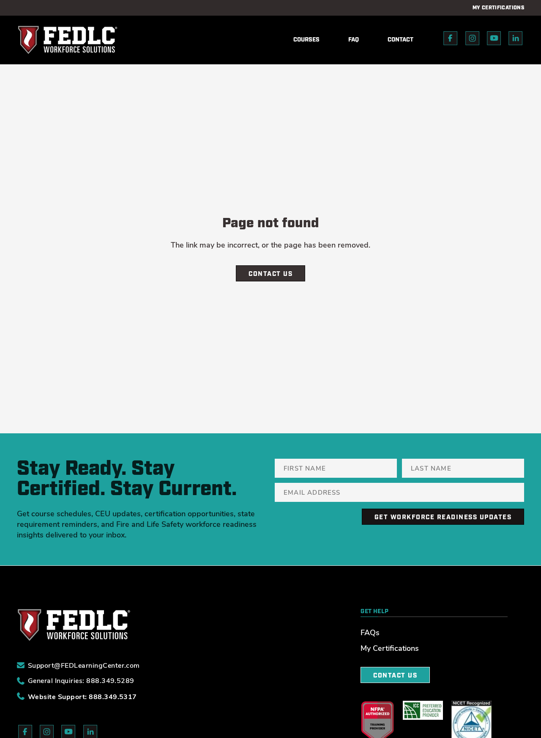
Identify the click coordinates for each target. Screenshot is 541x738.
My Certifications (390, 648)
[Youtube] (494, 39)
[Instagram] (472, 39)
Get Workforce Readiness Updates (443, 517)
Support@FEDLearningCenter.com (84, 665)
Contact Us (270, 274)
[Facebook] (450, 39)
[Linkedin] (515, 39)
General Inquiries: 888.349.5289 (81, 680)
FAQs (370, 632)
